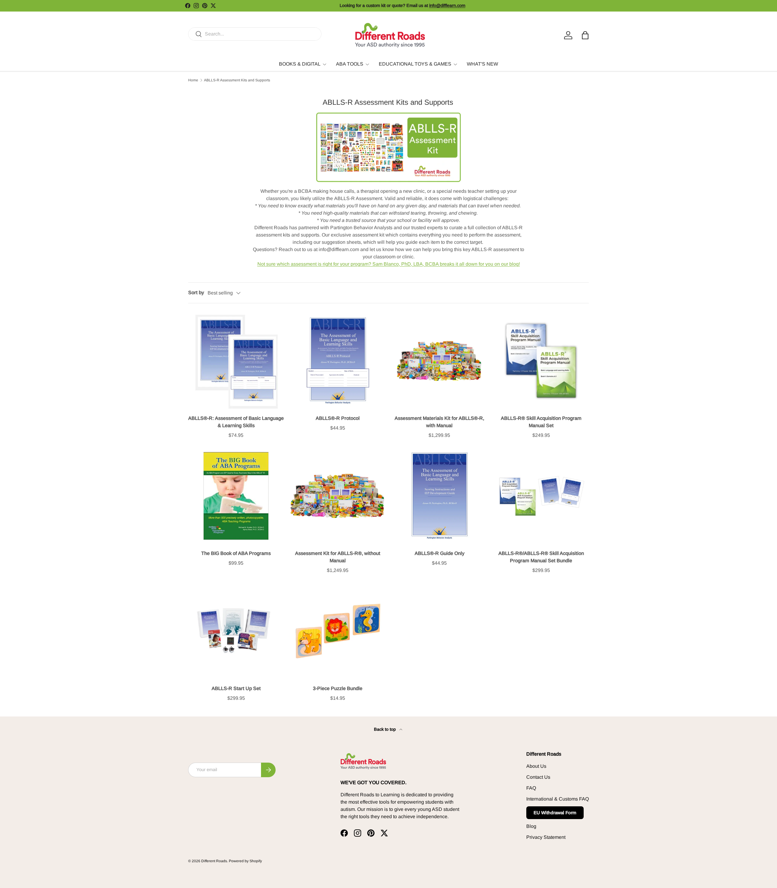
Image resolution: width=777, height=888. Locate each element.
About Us (536, 766)
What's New (482, 63)
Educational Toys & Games (415, 63)
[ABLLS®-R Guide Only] (439, 496)
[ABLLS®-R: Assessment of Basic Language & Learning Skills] (236, 361)
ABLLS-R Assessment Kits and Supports (237, 80)
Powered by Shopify (245, 861)
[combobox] (254, 34)
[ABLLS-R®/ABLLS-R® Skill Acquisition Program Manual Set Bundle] (541, 496)
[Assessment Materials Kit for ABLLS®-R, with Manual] (439, 361)
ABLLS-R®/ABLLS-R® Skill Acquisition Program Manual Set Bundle (541, 557)
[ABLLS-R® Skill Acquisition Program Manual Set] (541, 361)
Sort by (196, 292)
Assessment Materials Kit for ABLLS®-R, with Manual (439, 422)
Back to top (385, 729)
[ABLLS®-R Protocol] (337, 361)
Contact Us (538, 777)
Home (193, 80)
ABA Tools (349, 63)
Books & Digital (300, 63)
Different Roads (214, 861)
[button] (585, 35)
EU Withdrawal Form (555, 812)
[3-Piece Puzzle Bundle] (337, 631)
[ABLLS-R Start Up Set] (236, 631)
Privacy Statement (545, 837)
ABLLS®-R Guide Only (439, 553)
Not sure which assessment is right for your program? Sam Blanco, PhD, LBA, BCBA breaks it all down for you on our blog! (388, 264)
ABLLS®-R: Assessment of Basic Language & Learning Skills (236, 422)
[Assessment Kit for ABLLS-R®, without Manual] (337, 496)
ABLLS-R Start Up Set (236, 688)
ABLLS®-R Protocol (338, 418)
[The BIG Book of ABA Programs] (236, 496)
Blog (531, 826)
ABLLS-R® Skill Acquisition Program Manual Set (541, 422)
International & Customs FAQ (557, 798)
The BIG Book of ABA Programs (236, 553)
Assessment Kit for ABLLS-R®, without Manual (337, 557)
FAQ (531, 788)
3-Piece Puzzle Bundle (337, 688)
